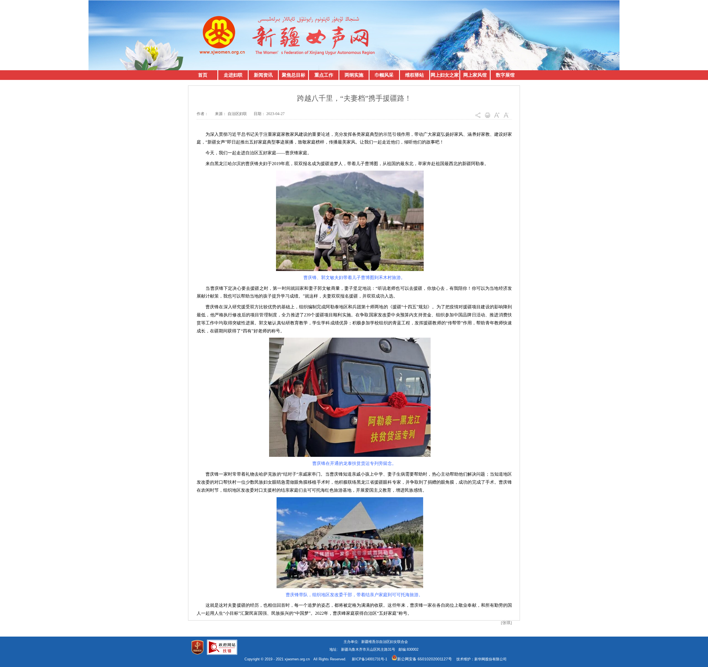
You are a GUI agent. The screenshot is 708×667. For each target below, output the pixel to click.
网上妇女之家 (445, 75)
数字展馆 (505, 75)
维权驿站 (414, 75)
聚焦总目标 (293, 75)
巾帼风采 (384, 75)
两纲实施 (354, 75)
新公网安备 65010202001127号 (424, 659)
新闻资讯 (263, 75)
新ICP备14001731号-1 (369, 659)
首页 (202, 75)
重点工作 (323, 75)
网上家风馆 (475, 75)
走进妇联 (233, 75)
